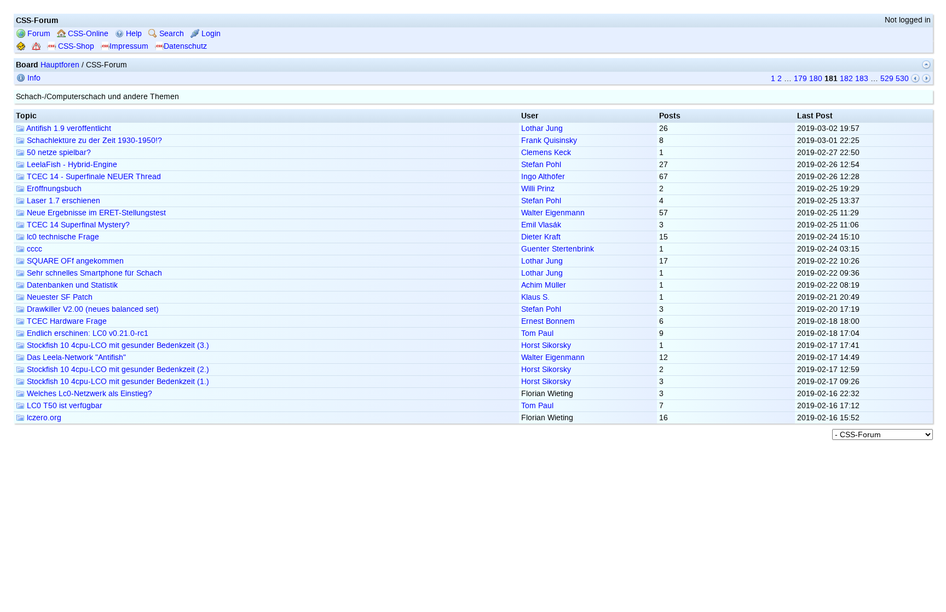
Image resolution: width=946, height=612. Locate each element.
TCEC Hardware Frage (66, 321)
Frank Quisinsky (549, 140)
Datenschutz (185, 46)
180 (815, 78)
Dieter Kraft (541, 237)
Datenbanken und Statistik (71, 285)
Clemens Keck (546, 152)
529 (886, 78)
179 (800, 78)
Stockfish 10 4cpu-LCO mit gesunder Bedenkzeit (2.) (117, 369)
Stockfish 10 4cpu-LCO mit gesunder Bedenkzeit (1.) (117, 381)
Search (170, 33)
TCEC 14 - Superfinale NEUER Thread (93, 176)
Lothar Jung (542, 128)
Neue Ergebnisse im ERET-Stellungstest (95, 213)
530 (902, 78)
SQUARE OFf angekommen (74, 261)
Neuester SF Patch (59, 297)
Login (210, 33)
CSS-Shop (75, 46)
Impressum (128, 46)
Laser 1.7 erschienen (62, 200)
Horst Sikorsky (546, 345)
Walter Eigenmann (553, 213)
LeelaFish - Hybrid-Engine (71, 164)
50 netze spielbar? (58, 152)
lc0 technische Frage (62, 237)
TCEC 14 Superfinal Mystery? (77, 225)
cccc (33, 249)
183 (861, 78)
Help (133, 33)
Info (33, 78)
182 (846, 78)
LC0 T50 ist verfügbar (63, 405)
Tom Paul (537, 333)
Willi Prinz (538, 188)
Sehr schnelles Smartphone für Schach (93, 273)
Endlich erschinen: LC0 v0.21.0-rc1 (86, 333)
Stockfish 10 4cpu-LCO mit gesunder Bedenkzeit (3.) (117, 345)
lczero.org (43, 417)
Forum (37, 33)
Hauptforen (60, 65)
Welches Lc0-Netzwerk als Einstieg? (88, 393)
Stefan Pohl (541, 164)
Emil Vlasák (541, 225)
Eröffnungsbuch (53, 188)
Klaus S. (535, 297)
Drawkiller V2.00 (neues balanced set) (92, 309)
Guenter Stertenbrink (557, 249)
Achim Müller (543, 285)
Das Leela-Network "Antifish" (75, 357)
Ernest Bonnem (548, 321)
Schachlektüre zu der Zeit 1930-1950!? (93, 140)
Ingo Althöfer (543, 176)
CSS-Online (87, 33)
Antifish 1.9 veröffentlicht (68, 128)
